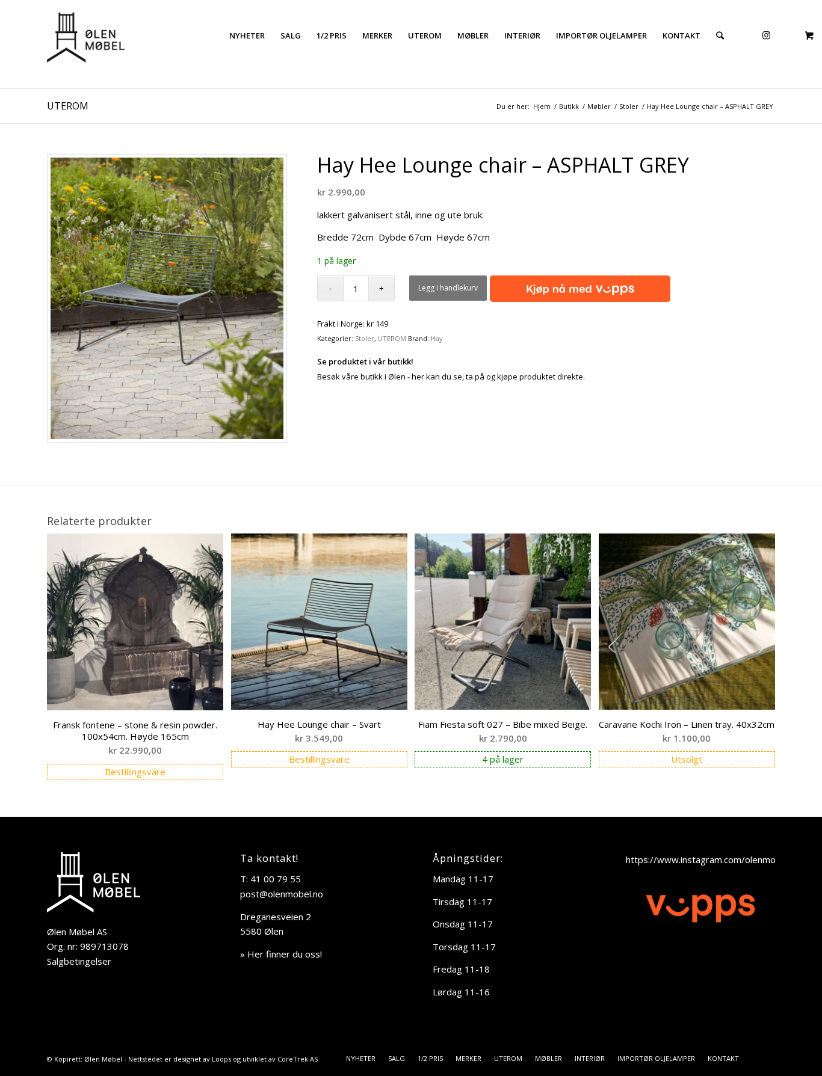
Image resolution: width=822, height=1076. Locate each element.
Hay (437, 338)
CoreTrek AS (297, 1058)
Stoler (364, 338)
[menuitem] (247, 35)
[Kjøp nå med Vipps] (578, 289)
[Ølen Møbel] (86, 35)
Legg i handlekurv (448, 288)
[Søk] (720, 35)
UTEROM (67, 105)
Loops (221, 1058)
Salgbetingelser (79, 961)
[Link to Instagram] (766, 35)
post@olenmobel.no (281, 894)
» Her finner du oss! (281, 954)
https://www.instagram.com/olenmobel (707, 859)
